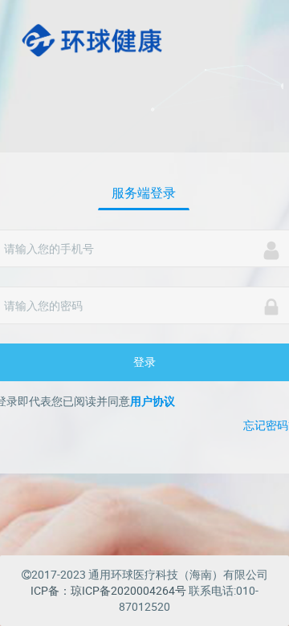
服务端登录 (144, 192)
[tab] (143, 193)
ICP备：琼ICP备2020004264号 (108, 590)
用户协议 (152, 401)
